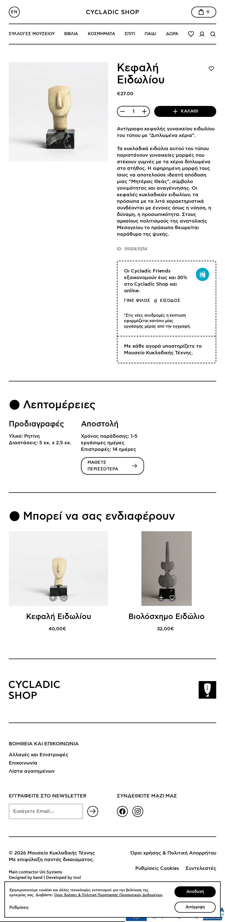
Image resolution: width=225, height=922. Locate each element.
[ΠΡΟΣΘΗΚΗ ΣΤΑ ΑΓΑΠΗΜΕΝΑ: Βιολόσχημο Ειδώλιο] (172, 597)
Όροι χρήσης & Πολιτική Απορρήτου (173, 853)
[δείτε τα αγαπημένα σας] (191, 34)
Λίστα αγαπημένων (32, 771)
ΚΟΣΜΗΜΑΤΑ (101, 34)
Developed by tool (63, 878)
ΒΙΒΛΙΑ (71, 34)
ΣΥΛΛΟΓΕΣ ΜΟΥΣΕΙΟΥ (32, 34)
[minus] (122, 111)
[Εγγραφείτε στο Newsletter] (92, 811)
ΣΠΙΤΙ (130, 34)
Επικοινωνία (23, 763)
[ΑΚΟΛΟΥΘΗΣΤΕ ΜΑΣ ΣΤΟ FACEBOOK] (122, 811)
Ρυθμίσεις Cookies (157, 868)
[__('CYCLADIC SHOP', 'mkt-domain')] (112, 12)
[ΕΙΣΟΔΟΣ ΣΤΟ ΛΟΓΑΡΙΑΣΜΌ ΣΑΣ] (202, 34)
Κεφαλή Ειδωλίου (58, 617)
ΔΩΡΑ (172, 34)
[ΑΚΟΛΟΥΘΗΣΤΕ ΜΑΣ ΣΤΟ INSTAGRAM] (137, 811)
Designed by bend (26, 878)
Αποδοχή (195, 892)
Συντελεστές (200, 868)
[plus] (144, 111)
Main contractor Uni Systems (35, 872)
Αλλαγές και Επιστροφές (38, 754)
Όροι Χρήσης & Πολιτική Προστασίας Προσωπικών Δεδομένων (108, 895)
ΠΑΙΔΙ (150, 34)
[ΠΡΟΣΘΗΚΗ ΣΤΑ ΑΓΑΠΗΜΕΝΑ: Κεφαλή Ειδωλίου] (64, 597)
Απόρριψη (195, 907)
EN (14, 12)
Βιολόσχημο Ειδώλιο (166, 617)
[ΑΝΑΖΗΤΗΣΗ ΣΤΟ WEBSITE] (213, 34)
